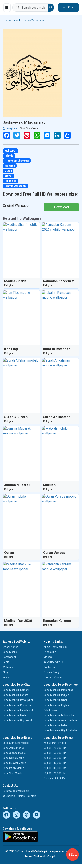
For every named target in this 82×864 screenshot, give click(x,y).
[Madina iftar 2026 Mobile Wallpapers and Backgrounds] (21, 589)
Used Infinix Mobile (13, 768)
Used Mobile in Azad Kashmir (61, 720)
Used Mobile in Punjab (56, 695)
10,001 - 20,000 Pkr (55, 773)
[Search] (51, 8)
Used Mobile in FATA (55, 725)
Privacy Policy (52, 672)
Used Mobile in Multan (15, 715)
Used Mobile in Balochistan (59, 715)
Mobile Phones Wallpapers (28, 20)
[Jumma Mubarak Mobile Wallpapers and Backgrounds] (21, 453)
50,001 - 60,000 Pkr (55, 753)
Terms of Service (53, 677)
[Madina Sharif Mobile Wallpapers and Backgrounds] (21, 250)
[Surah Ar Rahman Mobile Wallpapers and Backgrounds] (60, 385)
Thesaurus (50, 652)
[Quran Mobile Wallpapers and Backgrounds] (21, 521)
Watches (8, 667)
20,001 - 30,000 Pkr (55, 768)
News (6, 677)
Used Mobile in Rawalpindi (18, 700)
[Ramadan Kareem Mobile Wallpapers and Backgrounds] (60, 589)
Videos (48, 657)
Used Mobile (10, 652)
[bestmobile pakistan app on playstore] (41, 836)
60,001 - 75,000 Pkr (55, 747)
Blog (5, 672)
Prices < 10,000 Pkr (55, 778)
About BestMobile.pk (55, 647)
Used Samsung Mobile (16, 742)
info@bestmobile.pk (17, 790)
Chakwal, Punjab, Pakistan (20, 796)
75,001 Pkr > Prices (55, 742)
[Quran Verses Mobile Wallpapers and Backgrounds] (60, 521)
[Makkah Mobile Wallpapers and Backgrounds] (60, 453)
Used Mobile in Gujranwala (18, 720)
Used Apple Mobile (13, 747)
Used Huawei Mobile (14, 763)
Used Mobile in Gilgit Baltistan (61, 730)
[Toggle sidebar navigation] (7, 7)
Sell (72, 854)
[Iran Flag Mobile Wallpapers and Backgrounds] (21, 318)
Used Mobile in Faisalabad (18, 710)
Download (61, 207)
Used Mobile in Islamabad (58, 690)
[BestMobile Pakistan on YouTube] (36, 815)
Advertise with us (54, 662)
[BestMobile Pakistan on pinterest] (26, 815)
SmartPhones (10, 647)
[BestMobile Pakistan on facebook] (6, 815)
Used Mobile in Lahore (15, 695)
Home (7, 20)
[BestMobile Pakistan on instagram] (16, 815)
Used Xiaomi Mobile (14, 753)
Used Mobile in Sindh (56, 700)
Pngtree (11, 128)
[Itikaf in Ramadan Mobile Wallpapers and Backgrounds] (60, 318)
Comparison (10, 657)
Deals (6, 662)
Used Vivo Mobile (12, 773)
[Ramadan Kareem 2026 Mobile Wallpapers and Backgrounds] (60, 250)
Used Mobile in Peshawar (17, 705)
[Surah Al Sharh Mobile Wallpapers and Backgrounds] (21, 385)
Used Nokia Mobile (13, 758)
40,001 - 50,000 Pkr (55, 758)
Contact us (50, 667)
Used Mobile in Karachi (16, 690)
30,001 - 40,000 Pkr (55, 763)
